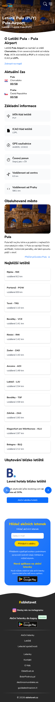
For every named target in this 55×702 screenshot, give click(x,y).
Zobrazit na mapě (13, 63)
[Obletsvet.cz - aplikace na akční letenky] (27, 579)
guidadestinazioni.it (27, 687)
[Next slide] (48, 490)
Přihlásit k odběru (26, 543)
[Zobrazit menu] (50, 4)
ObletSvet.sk (27, 671)
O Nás (27, 665)
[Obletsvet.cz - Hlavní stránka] (7, 4)
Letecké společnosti (27, 646)
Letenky (27, 654)
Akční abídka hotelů (27, 500)
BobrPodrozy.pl (27, 676)
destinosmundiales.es (27, 682)
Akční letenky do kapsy (28, 618)
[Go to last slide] (6, 490)
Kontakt (27, 659)
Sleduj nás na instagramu (30, 610)
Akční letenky (27, 635)
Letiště (27, 640)
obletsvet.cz (32, 697)
